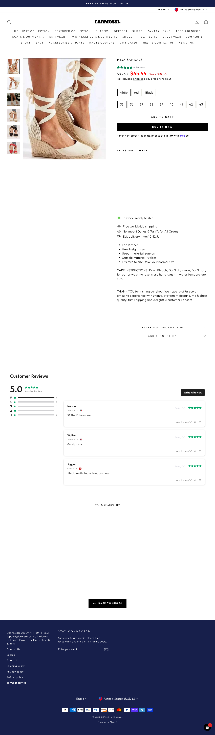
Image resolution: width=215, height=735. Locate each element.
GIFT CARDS (129, 42)
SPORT (26, 42)
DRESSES (120, 31)
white (124, 92)
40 (172, 104)
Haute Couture (102, 42)
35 (122, 104)
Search (11, 654)
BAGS (40, 42)
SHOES (127, 36)
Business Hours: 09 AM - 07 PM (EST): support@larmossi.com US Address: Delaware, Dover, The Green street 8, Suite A (29, 638)
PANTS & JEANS (158, 31)
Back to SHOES (110, 603)
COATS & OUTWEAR (27, 36)
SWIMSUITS (149, 36)
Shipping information (163, 327)
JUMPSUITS (194, 36)
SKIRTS (137, 31)
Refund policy (15, 677)
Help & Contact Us (158, 42)
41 (181, 104)
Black (149, 92)
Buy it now (162, 127)
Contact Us (13, 649)
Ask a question (162, 336)
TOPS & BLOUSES (188, 31)
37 (141, 104)
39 (161, 104)
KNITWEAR (57, 36)
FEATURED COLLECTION (73, 31)
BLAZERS (102, 31)
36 (132, 104)
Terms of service (16, 682)
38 (151, 104)
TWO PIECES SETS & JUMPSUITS (94, 36)
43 (201, 104)
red (136, 92)
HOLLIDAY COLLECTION (32, 31)
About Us (186, 42)
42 (191, 104)
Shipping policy (16, 665)
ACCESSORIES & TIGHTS (66, 42)
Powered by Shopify (107, 722)
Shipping (138, 78)
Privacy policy (15, 671)
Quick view (30, 558)
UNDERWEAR (171, 36)
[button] (131, 68)
